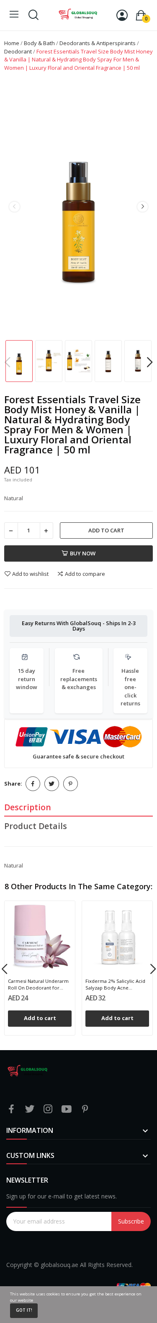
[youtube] (67, 1109)
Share (33, 783)
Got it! (24, 1310)
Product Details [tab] (35, 826)
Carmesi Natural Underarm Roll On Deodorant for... (38, 984)
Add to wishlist (30, 573)
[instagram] (48, 1109)
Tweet (51, 783)
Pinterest (70, 783)
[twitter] (30, 1109)
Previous (14, 207)
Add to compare (85, 573)
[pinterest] (85, 1109)
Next (142, 207)
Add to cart (106, 530)
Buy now (82, 553)
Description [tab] (27, 807)
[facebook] (11, 1109)
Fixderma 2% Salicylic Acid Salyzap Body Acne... (115, 984)
